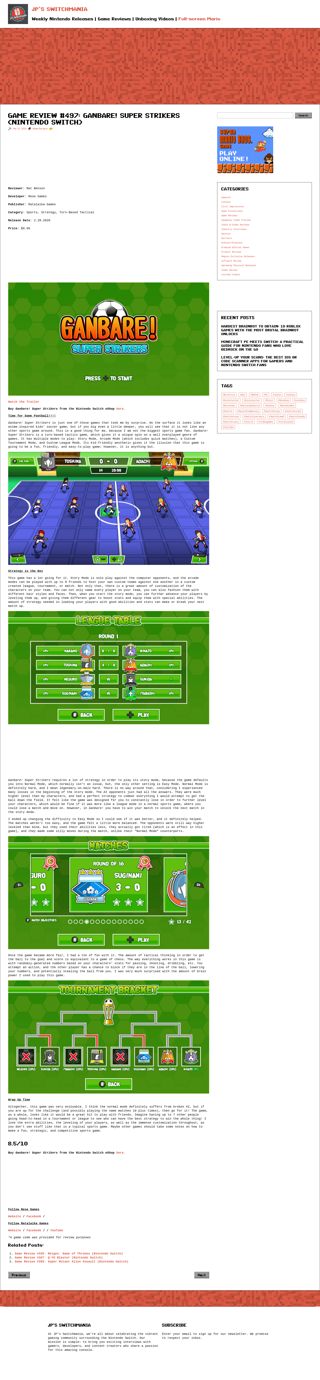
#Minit (269, 400)
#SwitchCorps (272, 411)
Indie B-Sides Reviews (235, 224)
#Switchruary (231, 421)
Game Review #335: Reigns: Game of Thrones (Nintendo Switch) (69, 1253)
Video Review (229, 270)
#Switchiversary (254, 416)
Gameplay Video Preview (236, 220)
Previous (19, 1275)
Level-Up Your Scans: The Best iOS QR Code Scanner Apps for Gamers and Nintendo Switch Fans (259, 361)
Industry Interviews (234, 229)
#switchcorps (293, 411)
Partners (226, 238)
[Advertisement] (160, 61)
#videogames (265, 421)
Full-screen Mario (199, 19)
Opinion (226, 233)
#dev (242, 394)
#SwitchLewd (276, 416)
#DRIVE (254, 394)
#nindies (299, 400)
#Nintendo (229, 405)
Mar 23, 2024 (20, 128)
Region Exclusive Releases (238, 256)
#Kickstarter (231, 400)
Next (202, 1275)
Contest (226, 202)
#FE (266, 394)
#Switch (227, 411)
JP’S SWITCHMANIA (60, 9)
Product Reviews (231, 251)
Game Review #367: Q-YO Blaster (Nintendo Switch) (59, 1257)
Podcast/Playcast (232, 242)
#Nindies (283, 400)
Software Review (231, 260)
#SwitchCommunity (248, 411)
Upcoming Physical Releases (238, 265)
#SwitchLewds (297, 416)
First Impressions (232, 206)
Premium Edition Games (235, 247)
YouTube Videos (230, 274)
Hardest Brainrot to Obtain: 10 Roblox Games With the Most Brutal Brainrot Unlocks (261, 330)
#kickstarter (252, 400)
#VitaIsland (285, 421)
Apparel (226, 197)
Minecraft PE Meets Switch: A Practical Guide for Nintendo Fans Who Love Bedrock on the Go (262, 345)
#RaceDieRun (287, 405)
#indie (277, 394)
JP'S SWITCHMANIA (69, 1325)
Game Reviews (40, 128)
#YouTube (228, 427)
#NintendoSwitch (250, 405)
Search (303, 115)
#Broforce (229, 394)
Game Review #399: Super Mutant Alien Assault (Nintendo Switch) (71, 1261)
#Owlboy (269, 405)
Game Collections (232, 211)
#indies (290, 394)
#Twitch (248, 421)
